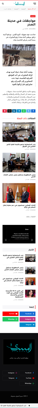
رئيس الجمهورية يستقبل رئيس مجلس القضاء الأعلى (19, 175)
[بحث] (3, 3)
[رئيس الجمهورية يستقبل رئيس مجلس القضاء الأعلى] (19, 162)
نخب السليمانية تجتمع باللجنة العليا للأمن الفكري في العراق (20, 145)
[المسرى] (19, 3)
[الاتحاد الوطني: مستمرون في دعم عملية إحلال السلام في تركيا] (19, 193)
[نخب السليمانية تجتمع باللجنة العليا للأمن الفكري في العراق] (19, 132)
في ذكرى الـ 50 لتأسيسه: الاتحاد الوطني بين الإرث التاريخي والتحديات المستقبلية (14, 293)
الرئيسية (33, 16)
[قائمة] (34, 3)
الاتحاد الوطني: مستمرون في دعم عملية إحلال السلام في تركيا (19, 206)
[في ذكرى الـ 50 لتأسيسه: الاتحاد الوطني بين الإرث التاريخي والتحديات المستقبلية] (30, 293)
